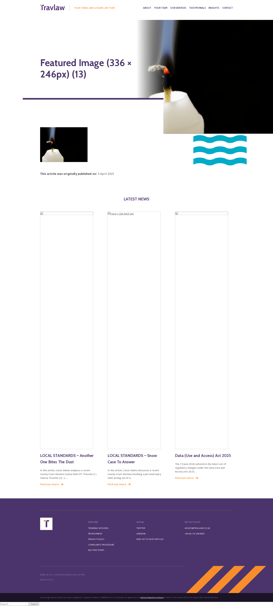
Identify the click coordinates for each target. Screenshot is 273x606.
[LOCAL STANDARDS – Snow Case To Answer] (136, 330)
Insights (214, 7)
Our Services (178, 7)
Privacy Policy (96, 539)
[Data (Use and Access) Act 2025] (204, 330)
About (147, 7)
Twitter (140, 528)
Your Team (161, 7)
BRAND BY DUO (46, 575)
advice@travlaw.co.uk (197, 528)
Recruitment (95, 533)
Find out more (49, 484)
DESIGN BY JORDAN (63, 575)
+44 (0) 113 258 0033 (195, 533)
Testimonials (197, 7)
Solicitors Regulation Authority (152, 597)
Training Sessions (98, 528)
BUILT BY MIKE (79, 575)
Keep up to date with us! (150, 539)
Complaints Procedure (101, 544)
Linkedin (141, 533)
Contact (227, 7)
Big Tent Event (96, 550)
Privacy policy (46, 580)
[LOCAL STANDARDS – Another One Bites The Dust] (69, 330)
